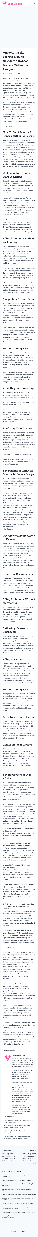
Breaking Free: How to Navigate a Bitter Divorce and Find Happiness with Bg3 (17, 1137)
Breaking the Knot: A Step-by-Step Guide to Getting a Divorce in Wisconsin (18, 1132)
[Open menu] (34, 3)
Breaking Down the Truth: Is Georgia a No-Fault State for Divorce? (18, 1212)
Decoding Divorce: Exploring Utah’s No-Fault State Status (16, 1180)
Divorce (17, 73)
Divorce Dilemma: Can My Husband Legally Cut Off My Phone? (17, 1203)
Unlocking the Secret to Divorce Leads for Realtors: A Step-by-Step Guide (17, 1126)
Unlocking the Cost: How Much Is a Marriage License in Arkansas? (19, 1194)
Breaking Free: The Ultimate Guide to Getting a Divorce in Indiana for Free (9, 1156)
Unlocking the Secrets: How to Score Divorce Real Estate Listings (18, 1121)
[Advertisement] (19, 26)
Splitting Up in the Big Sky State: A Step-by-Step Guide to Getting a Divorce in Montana (28, 1157)
